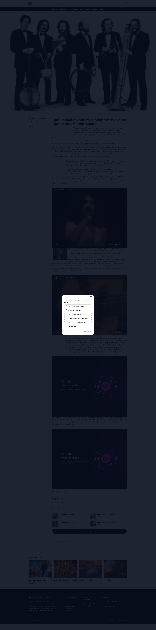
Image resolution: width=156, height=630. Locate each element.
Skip (85, 331)
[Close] (91, 298)
